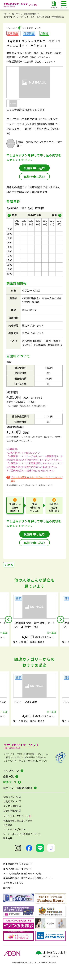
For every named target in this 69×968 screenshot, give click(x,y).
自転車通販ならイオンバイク (17, 868)
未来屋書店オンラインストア (17, 863)
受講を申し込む (34, 168)
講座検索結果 (30, 13)
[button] (8, 619)
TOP (5, 13)
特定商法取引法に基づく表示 (17, 820)
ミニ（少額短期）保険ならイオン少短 (22, 873)
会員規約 (7, 825)
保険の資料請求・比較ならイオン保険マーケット (28, 878)
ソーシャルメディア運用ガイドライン (22, 833)
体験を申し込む (34, 176)
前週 (14, 215)
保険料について (45, 485)
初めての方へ (10, 797)
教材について (31, 485)
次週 (54, 215)
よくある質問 (10, 806)
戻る (10, 565)
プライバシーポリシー (14, 829)
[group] (36, 619)
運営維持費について (15, 485)
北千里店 (16, 13)
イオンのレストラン (13, 882)
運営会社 (7, 838)
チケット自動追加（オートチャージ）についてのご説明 (36, 479)
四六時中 (7, 887)
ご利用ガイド (10, 801)
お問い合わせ (10, 810)
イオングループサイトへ (15, 816)
